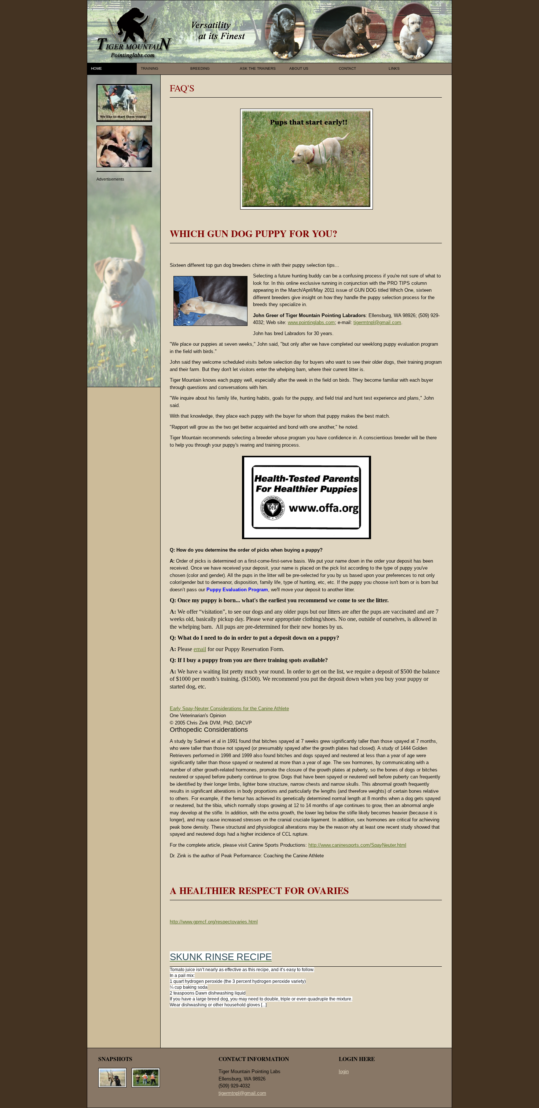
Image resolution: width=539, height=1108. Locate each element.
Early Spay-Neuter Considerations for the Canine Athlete (229, 708)
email (200, 649)
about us (298, 68)
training (149, 68)
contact (347, 68)
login (344, 1071)
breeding (200, 68)
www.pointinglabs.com (311, 322)
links (394, 68)
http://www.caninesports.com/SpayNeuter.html (357, 845)
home (96, 68)
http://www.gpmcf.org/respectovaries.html (214, 921)
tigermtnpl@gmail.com (377, 322)
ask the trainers (258, 68)
